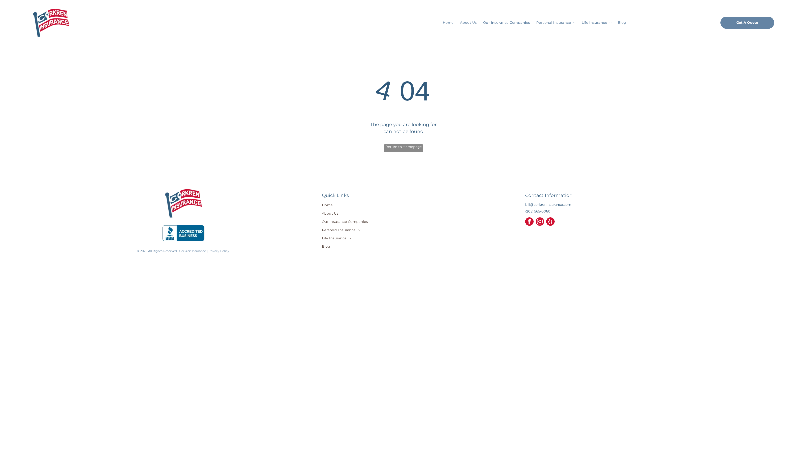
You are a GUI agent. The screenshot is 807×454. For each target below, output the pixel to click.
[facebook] (529, 222)
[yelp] (550, 222)
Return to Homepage (403, 147)
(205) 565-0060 (537, 211)
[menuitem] (448, 22)
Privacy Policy (218, 251)
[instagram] (540, 222)
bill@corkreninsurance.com (548, 205)
